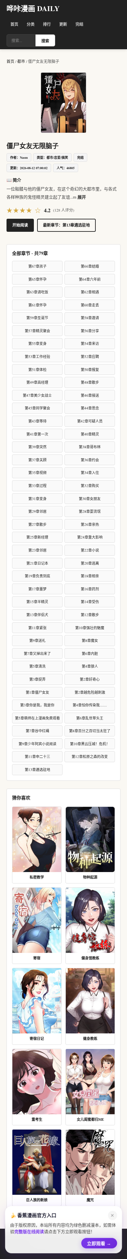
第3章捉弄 (37, 679)
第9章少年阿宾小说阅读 (37, 743)
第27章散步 (37, 524)
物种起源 (90, 877)
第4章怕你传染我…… (90, 705)
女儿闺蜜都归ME (90, 1119)
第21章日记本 (37, 563)
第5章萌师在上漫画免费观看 (37, 718)
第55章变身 (37, 343)
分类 (31, 24)
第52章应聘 (90, 356)
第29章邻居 (37, 511)
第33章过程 (37, 485)
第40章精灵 (90, 434)
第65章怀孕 (37, 279)
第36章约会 (90, 459)
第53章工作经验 (37, 356)
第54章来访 (90, 343)
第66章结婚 (90, 266)
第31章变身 (37, 498)
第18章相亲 (90, 575)
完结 (79, 24)
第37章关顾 (37, 459)
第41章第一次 (37, 434)
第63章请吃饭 (37, 291)
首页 (14, 24)
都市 (21, 61)
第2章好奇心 (90, 679)
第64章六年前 (90, 279)
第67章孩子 (37, 266)
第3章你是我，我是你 (37, 705)
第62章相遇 (90, 291)
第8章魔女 (90, 640)
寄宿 (36, 958)
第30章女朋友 (90, 498)
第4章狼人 (90, 666)
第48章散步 (90, 382)
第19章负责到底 (37, 575)
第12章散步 (90, 614)
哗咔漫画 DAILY (33, 8)
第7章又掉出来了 (37, 653)
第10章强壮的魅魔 (89, 627)
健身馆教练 (90, 958)
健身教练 (90, 1038)
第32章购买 (90, 485)
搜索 (45, 41)
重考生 (37, 1119)
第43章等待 (37, 421)
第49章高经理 (37, 382)
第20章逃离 (90, 563)
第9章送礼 (37, 640)
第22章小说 (90, 550)
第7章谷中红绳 (37, 730)
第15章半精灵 (37, 601)
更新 (63, 24)
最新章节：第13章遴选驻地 (66, 225)
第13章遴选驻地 (37, 769)
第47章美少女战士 (37, 395)
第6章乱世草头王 (89, 718)
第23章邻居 (37, 550)
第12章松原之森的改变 (90, 756)
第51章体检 (37, 369)
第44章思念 (90, 408)
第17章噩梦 (37, 588)
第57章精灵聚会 (37, 330)
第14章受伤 (90, 601)
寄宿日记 (37, 1038)
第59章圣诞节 (37, 317)
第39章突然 (37, 446)
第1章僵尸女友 (37, 692)
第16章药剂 (90, 588)
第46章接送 (90, 395)
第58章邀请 (90, 317)
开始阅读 (20, 225)
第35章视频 (37, 472)
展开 (82, 197)
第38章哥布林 (90, 446)
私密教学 (37, 877)
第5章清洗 (37, 666)
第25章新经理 (37, 537)
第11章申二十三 (37, 756)
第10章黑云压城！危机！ (90, 743)
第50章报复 (90, 369)
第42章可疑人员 (90, 421)
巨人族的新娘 (37, 1200)
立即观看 (99, 1242)
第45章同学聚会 (37, 408)
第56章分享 (90, 330)
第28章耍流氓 (90, 511)
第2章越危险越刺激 (90, 692)
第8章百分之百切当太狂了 (89, 730)
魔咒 (90, 1200)
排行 (47, 24)
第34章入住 (90, 472)
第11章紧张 (37, 627)
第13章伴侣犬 (37, 614)
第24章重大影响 (90, 537)
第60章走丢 (90, 305)
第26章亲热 (90, 524)
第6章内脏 (90, 653)
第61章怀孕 (37, 305)
